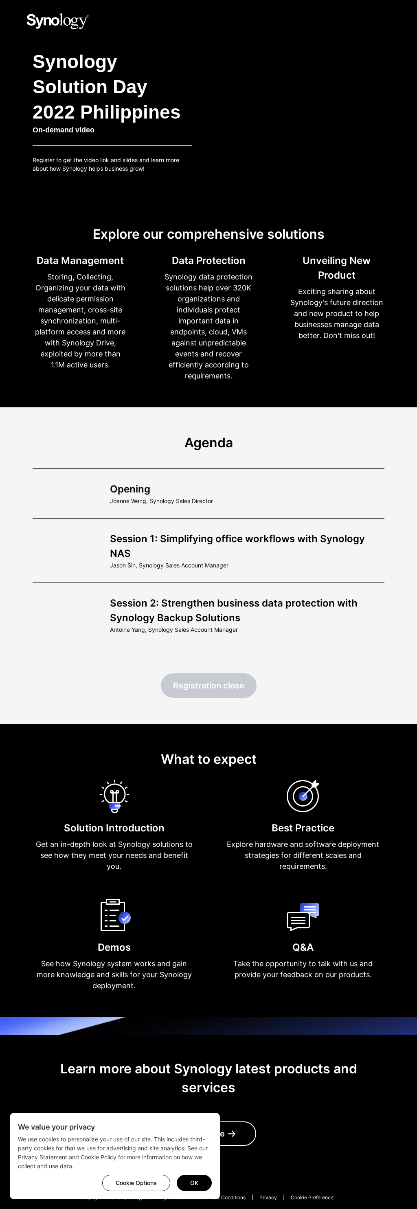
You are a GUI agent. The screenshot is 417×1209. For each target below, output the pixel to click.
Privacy (268, 1197)
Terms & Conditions (224, 1197)
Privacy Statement (42, 1157)
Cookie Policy (98, 1157)
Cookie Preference (312, 1197)
